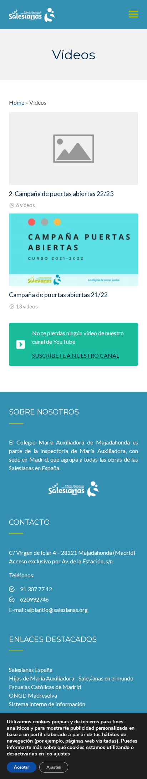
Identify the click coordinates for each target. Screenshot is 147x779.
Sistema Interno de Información (47, 703)
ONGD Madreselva (33, 695)
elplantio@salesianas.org (57, 609)
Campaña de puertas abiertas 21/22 (58, 294)
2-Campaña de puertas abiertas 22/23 (61, 193)
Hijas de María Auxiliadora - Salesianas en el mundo (71, 678)
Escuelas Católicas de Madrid (45, 686)
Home (16, 102)
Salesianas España (30, 669)
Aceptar (21, 767)
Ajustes (53, 767)
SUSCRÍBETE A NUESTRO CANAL (75, 355)
